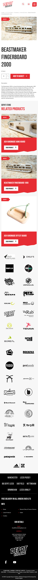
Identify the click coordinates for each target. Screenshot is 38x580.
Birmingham (12, 490)
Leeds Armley (25, 490)
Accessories (9, 12)
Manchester (12, 478)
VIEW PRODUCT (10, 148)
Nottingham (31, 484)
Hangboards (23, 12)
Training (16, 12)
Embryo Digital (18, 578)
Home (3, 12)
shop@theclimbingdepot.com (19, 528)
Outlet (21, 512)
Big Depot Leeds (8, 484)
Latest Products (7, 512)
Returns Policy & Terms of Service (28, 509)
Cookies (5, 515)
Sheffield (20, 484)
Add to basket (19, 76)
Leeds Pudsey (25, 478)
